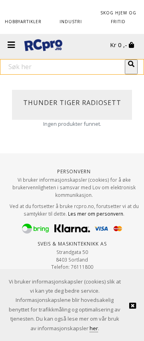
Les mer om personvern (95, 213)
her (94, 328)
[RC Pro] (43, 46)
